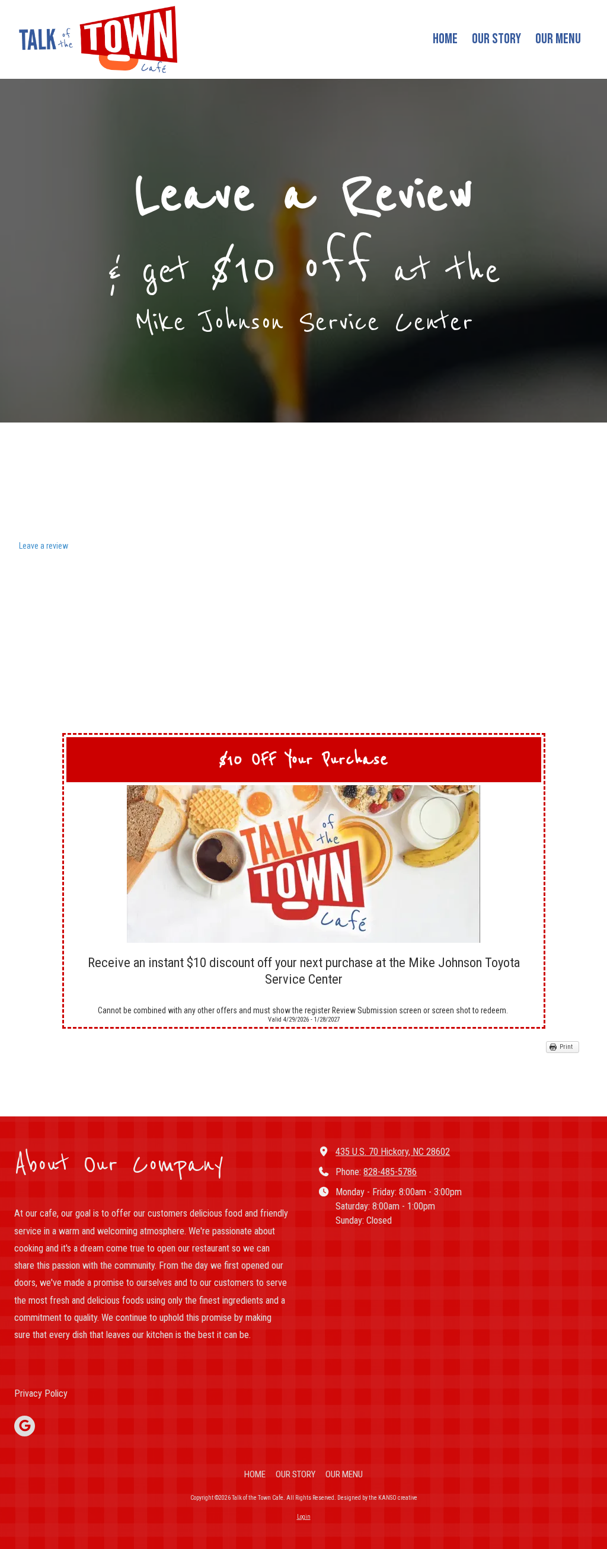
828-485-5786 (390, 1171)
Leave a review (43, 546)
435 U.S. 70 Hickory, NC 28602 (393, 1151)
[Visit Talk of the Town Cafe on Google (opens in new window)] (24, 1426)
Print (566, 1047)
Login (304, 1516)
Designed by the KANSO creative (377, 1497)
